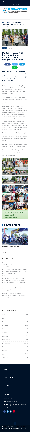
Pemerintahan (6, 343)
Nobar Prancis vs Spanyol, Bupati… (12, 246)
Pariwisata (5, 336)
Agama (4, 314)
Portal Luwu (10, 384)
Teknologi (5, 357)
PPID (8, 386)
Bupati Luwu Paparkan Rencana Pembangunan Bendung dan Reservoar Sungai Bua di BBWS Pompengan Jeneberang (14, 271)
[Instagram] (16, 4)
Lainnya (4, 329)
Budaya (4, 318)
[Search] (26, 2)
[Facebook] (11, 4)
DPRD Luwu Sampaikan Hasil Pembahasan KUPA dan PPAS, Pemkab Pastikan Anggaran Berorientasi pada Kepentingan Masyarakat (14, 280)
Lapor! (8, 388)
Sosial (3, 354)
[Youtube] (18, 4)
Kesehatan (5, 325)
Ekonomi (4, 322)
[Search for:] (7, 2)
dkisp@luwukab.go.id (12, 401)
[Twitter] (14, 4)
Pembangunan (6, 340)
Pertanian (4, 350)
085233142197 (12, 399)
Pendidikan (5, 347)
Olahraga (4, 332)
